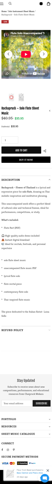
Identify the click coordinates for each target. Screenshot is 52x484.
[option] (26, 54)
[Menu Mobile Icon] (1, 3)
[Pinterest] (15, 449)
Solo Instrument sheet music (21, 11)
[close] (48, 470)
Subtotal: (5, 126)
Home (4, 11)
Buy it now (26, 159)
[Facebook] (4, 449)
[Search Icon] (10, 3)
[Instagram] (9, 449)
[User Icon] (41, 3)
